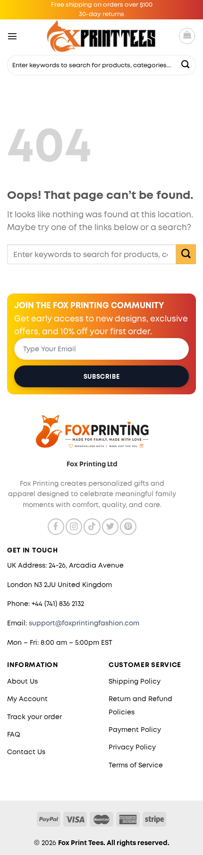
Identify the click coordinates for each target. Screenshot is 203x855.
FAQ (13, 734)
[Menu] (12, 36)
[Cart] (187, 36)
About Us (22, 681)
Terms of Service (136, 765)
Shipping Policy (135, 681)
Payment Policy (135, 729)
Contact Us (26, 752)
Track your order (34, 716)
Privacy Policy (132, 747)
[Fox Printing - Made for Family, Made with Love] (101, 36)
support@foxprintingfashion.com (84, 623)
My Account (27, 699)
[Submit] (185, 64)
